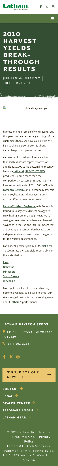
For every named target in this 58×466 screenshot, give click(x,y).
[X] (46, 7)
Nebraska (8, 267)
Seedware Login (17, 410)
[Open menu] (52, 18)
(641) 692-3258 (17, 344)
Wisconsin (9, 281)
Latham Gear (14, 417)
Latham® (18, 171)
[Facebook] (40, 7)
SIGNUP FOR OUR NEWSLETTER (23, 374)
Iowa (6, 262)
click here (46, 246)
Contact (10, 389)
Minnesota (9, 271)
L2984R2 (19, 190)
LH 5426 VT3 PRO (35, 171)
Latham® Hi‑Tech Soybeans (19, 206)
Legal (7, 396)
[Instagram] (53, 7)
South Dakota (11, 276)
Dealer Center (16, 403)
